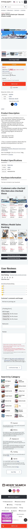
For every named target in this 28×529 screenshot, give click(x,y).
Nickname (5, 324)
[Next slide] (27, 34)
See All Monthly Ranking (13, 258)
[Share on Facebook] (15, 104)
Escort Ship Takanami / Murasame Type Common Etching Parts (13, 149)
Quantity (4, 78)
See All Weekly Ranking (13, 255)
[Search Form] (22, 2)
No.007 (16, 98)
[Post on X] (12, 104)
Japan (8, 167)
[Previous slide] (1, 34)
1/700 (10, 96)
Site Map (20, 516)
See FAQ (13, 472)
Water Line (11, 98)
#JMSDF (2, 108)
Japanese (10, 154)
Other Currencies (5, 71)
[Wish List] (17, 2)
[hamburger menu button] (25, 2)
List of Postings (8, 272)
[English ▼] (14, 2)
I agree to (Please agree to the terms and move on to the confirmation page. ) (15, 360)
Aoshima (11, 94)
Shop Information (20, 514)
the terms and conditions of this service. (14, 359)
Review (4, 332)
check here (8, 435)
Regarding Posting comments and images (18, 274)
